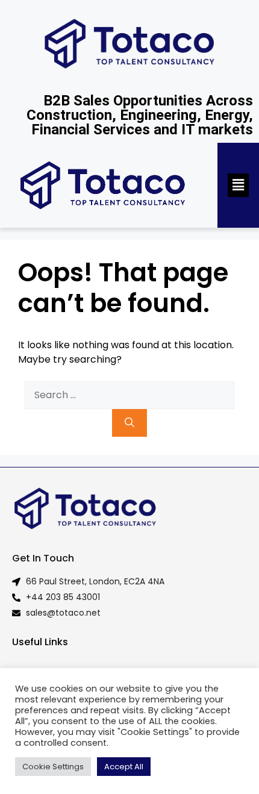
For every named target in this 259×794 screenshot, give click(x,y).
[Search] (129, 423)
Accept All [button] (123, 766)
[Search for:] (129, 395)
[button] (238, 184)
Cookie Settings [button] (53, 766)
